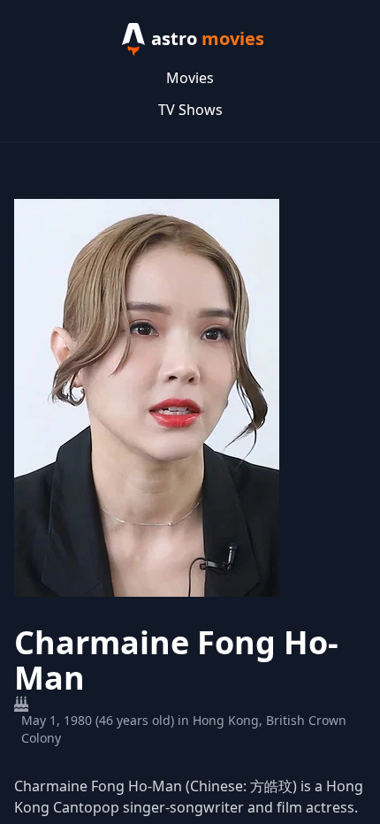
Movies (190, 78)
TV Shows (190, 109)
